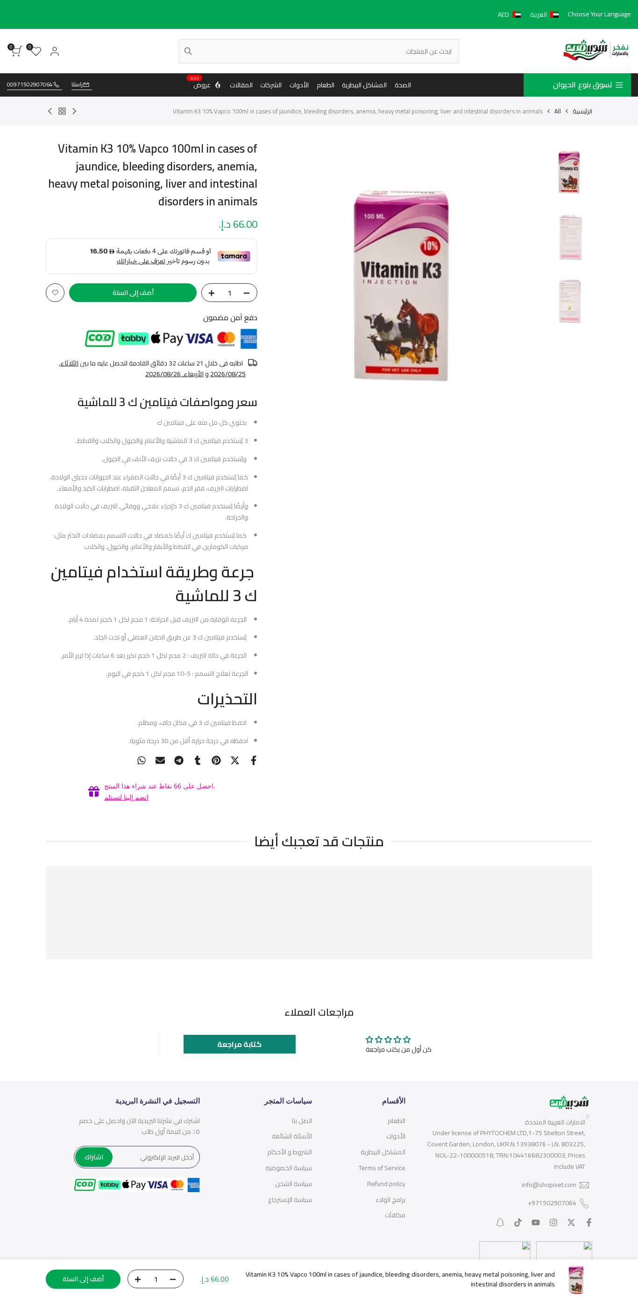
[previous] (525, 278)
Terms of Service (382, 1168)
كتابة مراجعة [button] (239, 1044)
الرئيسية (582, 111)
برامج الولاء (390, 1200)
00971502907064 (30, 85)
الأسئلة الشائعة (292, 1136)
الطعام (396, 1121)
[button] (530, 14)
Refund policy (386, 1184)
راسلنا (77, 85)
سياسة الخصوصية (288, 1168)
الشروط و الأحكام (289, 1152)
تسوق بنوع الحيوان (582, 84)
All (557, 111)
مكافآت (395, 1215)
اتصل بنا (302, 1121)
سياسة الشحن (293, 1184)
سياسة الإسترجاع (290, 1200)
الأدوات (395, 1136)
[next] (290, 278)
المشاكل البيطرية (383, 1152)
